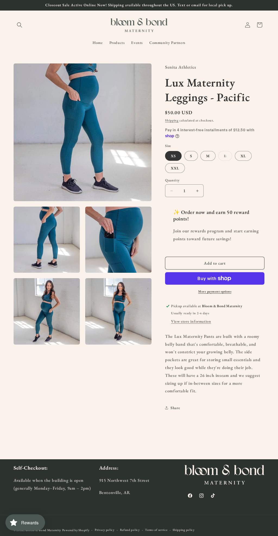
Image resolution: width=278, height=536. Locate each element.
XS (173, 155)
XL (243, 155)
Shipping (172, 120)
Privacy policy (105, 530)
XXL (175, 168)
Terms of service (156, 530)
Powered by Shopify (76, 530)
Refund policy (130, 530)
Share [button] (175, 407)
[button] (20, 25)
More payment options (214, 291)
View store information (191, 321)
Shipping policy (184, 530)
